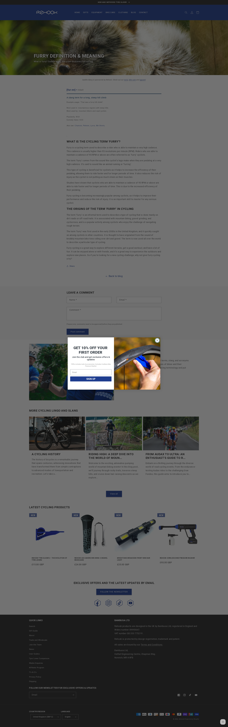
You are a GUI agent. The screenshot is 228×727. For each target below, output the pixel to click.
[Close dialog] (157, 340)
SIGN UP (90, 379)
